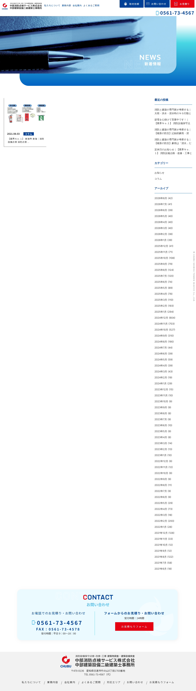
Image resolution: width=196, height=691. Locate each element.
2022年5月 (161, 502)
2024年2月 (161, 377)
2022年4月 (161, 508)
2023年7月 (161, 419)
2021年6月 (161, 568)
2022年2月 (161, 520)
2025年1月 (161, 311)
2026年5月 (161, 216)
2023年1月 (161, 455)
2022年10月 (161, 473)
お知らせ (159, 172)
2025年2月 (161, 305)
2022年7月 (161, 491)
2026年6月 (161, 210)
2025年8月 (161, 269)
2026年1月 (161, 240)
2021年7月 (160, 562)
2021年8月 (161, 556)
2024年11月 (161, 323)
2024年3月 (161, 371)
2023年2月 (161, 449)
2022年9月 (161, 479)
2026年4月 (161, 222)
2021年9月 (161, 550)
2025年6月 (161, 281)
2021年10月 (161, 544)
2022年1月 (161, 526)
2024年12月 (161, 317)
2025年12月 (161, 245)
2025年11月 (161, 251)
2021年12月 (161, 532)
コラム (158, 178)
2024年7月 (161, 347)
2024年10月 (161, 329)
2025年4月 (161, 293)
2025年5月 (161, 287)
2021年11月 (161, 538)
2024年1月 (161, 383)
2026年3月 (161, 228)
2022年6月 (161, 497)
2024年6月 (161, 353)
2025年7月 (161, 275)
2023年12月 (161, 389)
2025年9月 (161, 263)
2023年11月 (161, 395)
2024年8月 (161, 341)
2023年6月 (161, 425)
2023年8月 (161, 413)
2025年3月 (161, 299)
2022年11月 (161, 467)
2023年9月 (161, 407)
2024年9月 (161, 335)
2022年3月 (161, 514)
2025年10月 (161, 257)
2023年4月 (161, 437)
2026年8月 (161, 198)
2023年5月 (161, 431)
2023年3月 (161, 443)
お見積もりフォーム (134, 626)
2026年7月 (161, 204)
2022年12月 (161, 461)
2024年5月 (161, 359)
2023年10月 (161, 401)
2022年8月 (161, 485)
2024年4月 (161, 365)
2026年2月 (161, 234)
